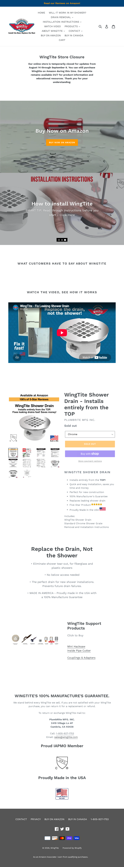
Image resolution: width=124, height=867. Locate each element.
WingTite (55, 848)
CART (62, 40)
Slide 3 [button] (65, 240)
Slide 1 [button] (59, 240)
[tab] (59, 240)
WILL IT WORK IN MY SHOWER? (67, 12)
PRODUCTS (71, 26)
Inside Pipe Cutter (79, 650)
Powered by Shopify (72, 848)
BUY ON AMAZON (51, 35)
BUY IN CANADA (74, 35)
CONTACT (75, 30)
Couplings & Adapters (81, 657)
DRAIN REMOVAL (61, 17)
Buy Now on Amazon (62, 142)
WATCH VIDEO (52, 26)
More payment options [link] (90, 461)
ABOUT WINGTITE (52, 30)
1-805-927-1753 (65, 733)
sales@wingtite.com (66, 737)
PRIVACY (36, 819)
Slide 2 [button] (62, 240)
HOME (41, 12)
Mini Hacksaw (76, 646)
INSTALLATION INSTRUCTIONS (61, 21)
